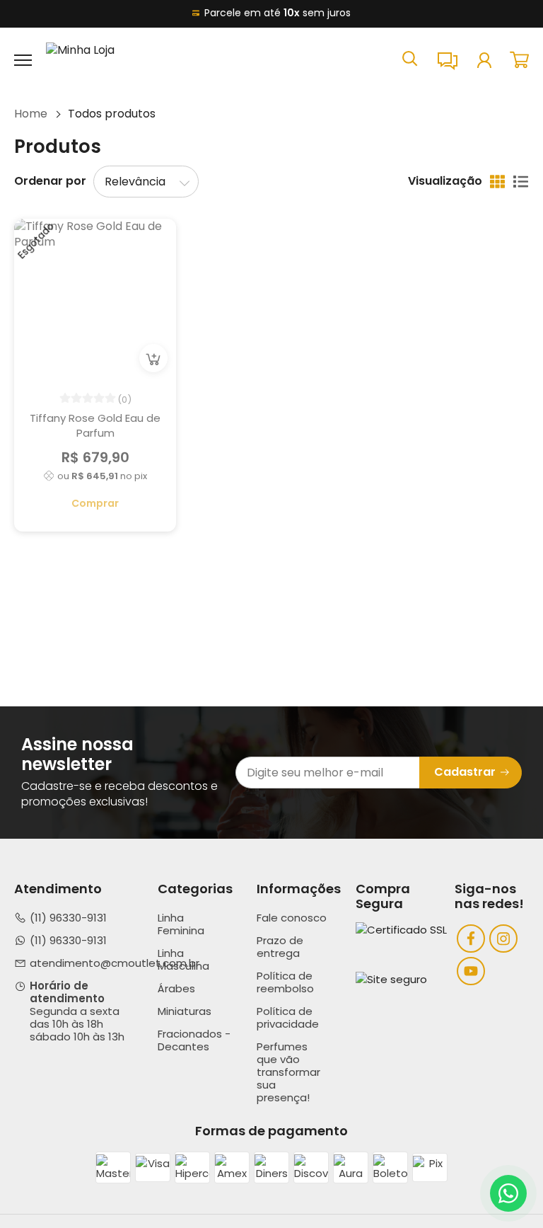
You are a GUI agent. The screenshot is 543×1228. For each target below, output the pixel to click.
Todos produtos (112, 114)
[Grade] (497, 181)
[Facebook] (471, 938)
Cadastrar (465, 772)
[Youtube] (471, 971)
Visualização (445, 181)
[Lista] (521, 181)
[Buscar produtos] (409, 57)
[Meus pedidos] (484, 60)
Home (30, 114)
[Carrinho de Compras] (519, 59)
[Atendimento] (447, 60)
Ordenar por (50, 181)
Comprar (95, 503)
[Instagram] (503, 938)
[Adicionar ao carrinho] (153, 358)
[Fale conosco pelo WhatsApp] (508, 1193)
